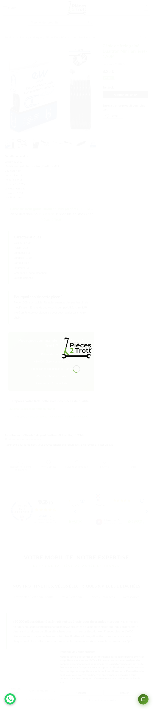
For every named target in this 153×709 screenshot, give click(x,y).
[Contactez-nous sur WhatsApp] (10, 699)
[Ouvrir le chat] (143, 699)
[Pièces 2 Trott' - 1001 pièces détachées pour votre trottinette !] (76, 347)
